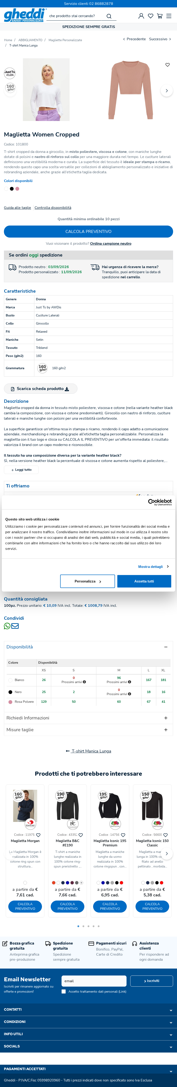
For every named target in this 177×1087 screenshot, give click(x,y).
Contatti (13, 1009)
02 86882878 (101, 3)
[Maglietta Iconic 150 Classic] (152, 806)
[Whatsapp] (7, 627)
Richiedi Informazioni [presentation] (27, 718)
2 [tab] (83, 926)
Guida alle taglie (17, 207)
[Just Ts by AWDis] (9, 73)
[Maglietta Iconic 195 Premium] (110, 806)
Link (122, 991)
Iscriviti (152, 980)
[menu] (169, 16)
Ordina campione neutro (110, 243)
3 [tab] (88, 926)
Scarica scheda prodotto (40, 388)
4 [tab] (93, 926)
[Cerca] (109, 16)
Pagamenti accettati (25, 1069)
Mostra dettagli (150, 566)
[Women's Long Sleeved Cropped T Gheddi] (46, 89)
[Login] (141, 16)
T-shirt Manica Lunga (91, 751)
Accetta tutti (144, 581)
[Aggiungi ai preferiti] (167, 64)
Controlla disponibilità (53, 207)
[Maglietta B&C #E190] (67, 806)
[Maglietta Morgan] (25, 806)
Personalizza (85, 581)
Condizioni (15, 1021)
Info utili (13, 1034)
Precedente (136, 39)
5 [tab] (98, 926)
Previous (10, 90)
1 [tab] (78, 926)
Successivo (158, 39)
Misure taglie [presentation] (20, 730)
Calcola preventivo (88, 231)
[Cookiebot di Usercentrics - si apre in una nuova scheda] (151, 502)
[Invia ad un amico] (15, 627)
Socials (12, 1046)
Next (167, 90)
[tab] (88, 647)
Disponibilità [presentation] (19, 647)
